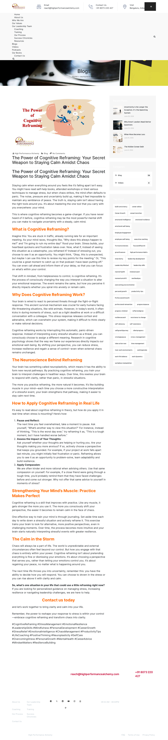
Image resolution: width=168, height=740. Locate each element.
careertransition (136, 213)
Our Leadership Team (22, 26)
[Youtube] (68, 701)
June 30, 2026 (129, 116)
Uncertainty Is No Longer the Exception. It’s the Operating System (136, 110)
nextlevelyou (136, 278)
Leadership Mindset (122, 265)
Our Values (17, 23)
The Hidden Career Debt (134, 146)
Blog (46, 153)
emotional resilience (142, 220)
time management (137, 343)
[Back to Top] (163, 736)
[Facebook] (50, 701)
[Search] (13, 58)
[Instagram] (74, 701)
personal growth (121, 291)
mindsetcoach (135, 272)
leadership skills (139, 265)
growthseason (120, 252)
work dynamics (137, 356)
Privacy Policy (149, 735)
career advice (136, 207)
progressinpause (143, 304)
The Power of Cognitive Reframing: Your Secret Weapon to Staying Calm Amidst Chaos (58, 160)
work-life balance (121, 356)
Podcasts (16, 50)
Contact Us (19, 55)
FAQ (123, 735)
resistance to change (138, 317)
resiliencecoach (120, 317)
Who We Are (17, 20)
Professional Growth (122, 298)
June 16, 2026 (129, 138)
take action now (120, 343)
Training (18, 32)
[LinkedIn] (62, 701)
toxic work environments (123, 350)
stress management (138, 337)
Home (17, 14)
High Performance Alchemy (27, 153)
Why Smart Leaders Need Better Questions (137, 123)
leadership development (136, 259)
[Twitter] (56, 701)
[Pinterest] (65, 708)
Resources (19, 41)
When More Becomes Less (134, 134)
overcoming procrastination (125, 285)
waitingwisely (142, 350)
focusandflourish (139, 246)
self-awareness (135, 324)
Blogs (14, 44)
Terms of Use (134, 735)
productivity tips (137, 291)
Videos (15, 47)
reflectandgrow (138, 311)
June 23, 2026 (129, 128)
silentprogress (138, 330)
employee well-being (122, 239)
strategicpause (120, 337)
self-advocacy (120, 324)
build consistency (121, 207)
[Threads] (80, 701)
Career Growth (120, 213)
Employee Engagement (123, 233)
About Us (18, 17)
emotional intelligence (123, 220)
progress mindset (121, 311)
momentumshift (121, 278)
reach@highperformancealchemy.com (95, 674)
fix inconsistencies (121, 246)
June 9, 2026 (128, 150)
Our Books (17, 53)
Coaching (18, 29)
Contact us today (58, 600)
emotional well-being (122, 226)
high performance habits (139, 252)
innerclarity (119, 259)
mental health (120, 272)
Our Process (20, 35)
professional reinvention (123, 304)
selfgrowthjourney (121, 330)
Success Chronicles (23, 38)
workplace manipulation (123, 363)
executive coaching (141, 239)
